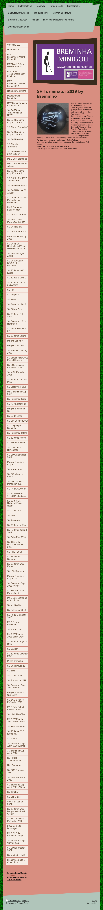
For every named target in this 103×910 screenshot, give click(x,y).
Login (94, 900)
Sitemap (25, 900)
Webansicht (92, 903)
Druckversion (14, 900)
